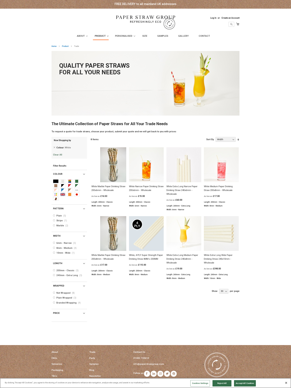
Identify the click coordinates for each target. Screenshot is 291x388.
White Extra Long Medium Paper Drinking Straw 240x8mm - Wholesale (182, 259)
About (55, 352)
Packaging (57, 370)
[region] (145, 383)
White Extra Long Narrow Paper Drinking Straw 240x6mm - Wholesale (181, 190)
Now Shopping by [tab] (62, 140)
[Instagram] (160, 374)
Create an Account (230, 18)
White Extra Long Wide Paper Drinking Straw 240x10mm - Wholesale (218, 259)
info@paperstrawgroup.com (148, 364)
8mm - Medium (67, 248)
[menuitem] (81, 36)
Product (65, 46)
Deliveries (57, 364)
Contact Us (139, 352)
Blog (91, 370)
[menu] (145, 36)
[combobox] (231, 24)
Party (92, 358)
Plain (62, 215)
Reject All (222, 383)
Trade (92, 352)
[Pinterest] (174, 374)
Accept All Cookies (245, 383)
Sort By (210, 139)
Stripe (62, 220)
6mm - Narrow (67, 243)
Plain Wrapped (67, 297)
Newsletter (95, 376)
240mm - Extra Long (70, 275)
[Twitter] (167, 374)
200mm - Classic (68, 270)
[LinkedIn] (154, 374)
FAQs (54, 358)
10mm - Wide (66, 252)
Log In (213, 18)
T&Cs (54, 376)
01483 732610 (141, 358)
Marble (63, 225)
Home (54, 46)
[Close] (286, 383)
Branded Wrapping (69, 302)
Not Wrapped (66, 293)
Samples (94, 364)
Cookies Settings (200, 383)
